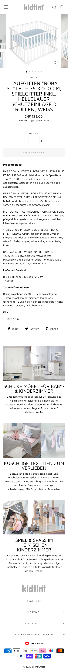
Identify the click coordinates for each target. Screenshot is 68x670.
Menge (34, 133)
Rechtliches (34, 623)
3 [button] (33, 72)
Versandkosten (42, 120)
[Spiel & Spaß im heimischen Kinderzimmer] (34, 517)
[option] (34, 41)
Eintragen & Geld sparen (34, 634)
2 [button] (30, 72)
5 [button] (39, 72)
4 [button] (36, 72)
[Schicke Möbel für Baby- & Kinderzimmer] (34, 363)
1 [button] (27, 72)
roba (34, 77)
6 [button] (42, 72)
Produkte (34, 601)
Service (33, 612)
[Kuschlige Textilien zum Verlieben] (34, 440)
